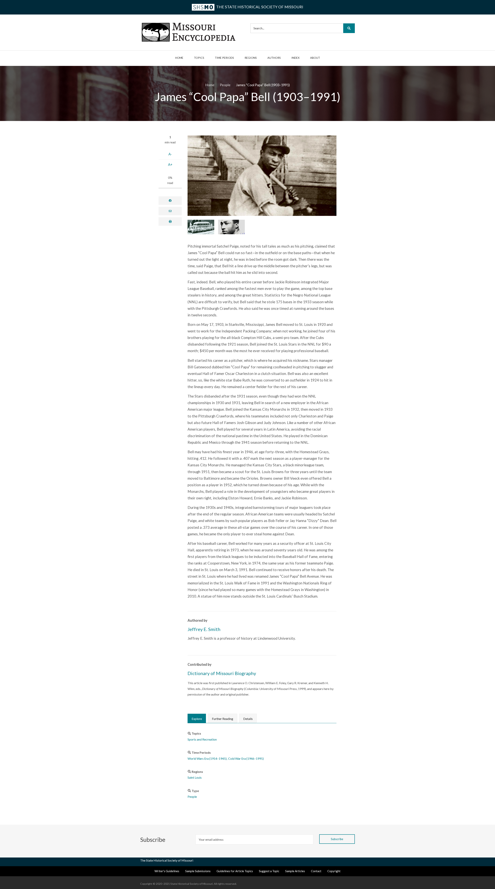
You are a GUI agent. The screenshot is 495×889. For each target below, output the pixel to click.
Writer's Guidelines (166, 871)
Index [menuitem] (295, 57)
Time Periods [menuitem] (224, 57)
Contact (316, 871)
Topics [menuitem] (199, 57)
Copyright (334, 871)
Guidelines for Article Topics (235, 871)
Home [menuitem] (179, 57)
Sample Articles (295, 871)
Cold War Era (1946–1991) (246, 758)
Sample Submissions (198, 871)
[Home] (188, 31)
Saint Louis (195, 777)
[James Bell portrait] (231, 227)
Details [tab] (248, 718)
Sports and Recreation (202, 739)
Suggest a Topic (269, 871)
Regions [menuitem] (251, 57)
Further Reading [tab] (222, 718)
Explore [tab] (197, 718)
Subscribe (153, 839)
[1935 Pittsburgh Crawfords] (201, 227)
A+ (170, 164)
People (192, 796)
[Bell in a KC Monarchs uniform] (262, 175)
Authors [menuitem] (274, 57)
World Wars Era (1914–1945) (207, 758)
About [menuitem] (315, 57)
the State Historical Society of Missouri (259, 6)
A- (170, 154)
